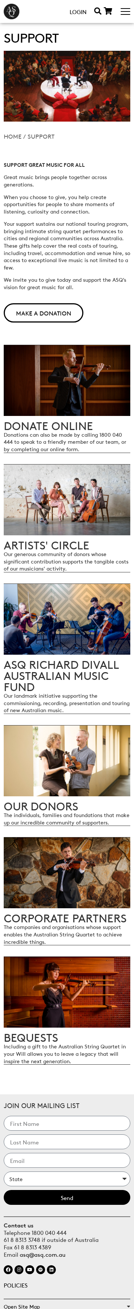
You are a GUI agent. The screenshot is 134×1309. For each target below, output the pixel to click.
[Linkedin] (51, 1269)
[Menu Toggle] (125, 11)
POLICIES (16, 1285)
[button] (97, 10)
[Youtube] (29, 1269)
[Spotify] (40, 1269)
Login (78, 11)
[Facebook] (8, 1269)
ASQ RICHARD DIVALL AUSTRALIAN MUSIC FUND (61, 675)
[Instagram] (19, 1269)
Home (13, 136)
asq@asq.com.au (43, 1254)
